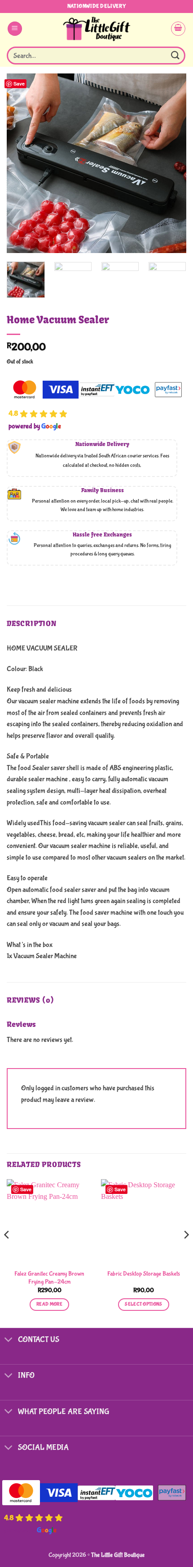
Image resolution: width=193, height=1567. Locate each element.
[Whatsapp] (168, 1544)
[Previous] (21, 163)
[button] (15, 28)
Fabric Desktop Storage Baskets (143, 1273)
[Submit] (175, 55)
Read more (49, 1304)
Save (19, 83)
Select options (143, 1304)
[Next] (171, 163)
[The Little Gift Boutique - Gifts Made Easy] (96, 28)
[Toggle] (9, 1340)
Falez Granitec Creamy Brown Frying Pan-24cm (49, 1277)
